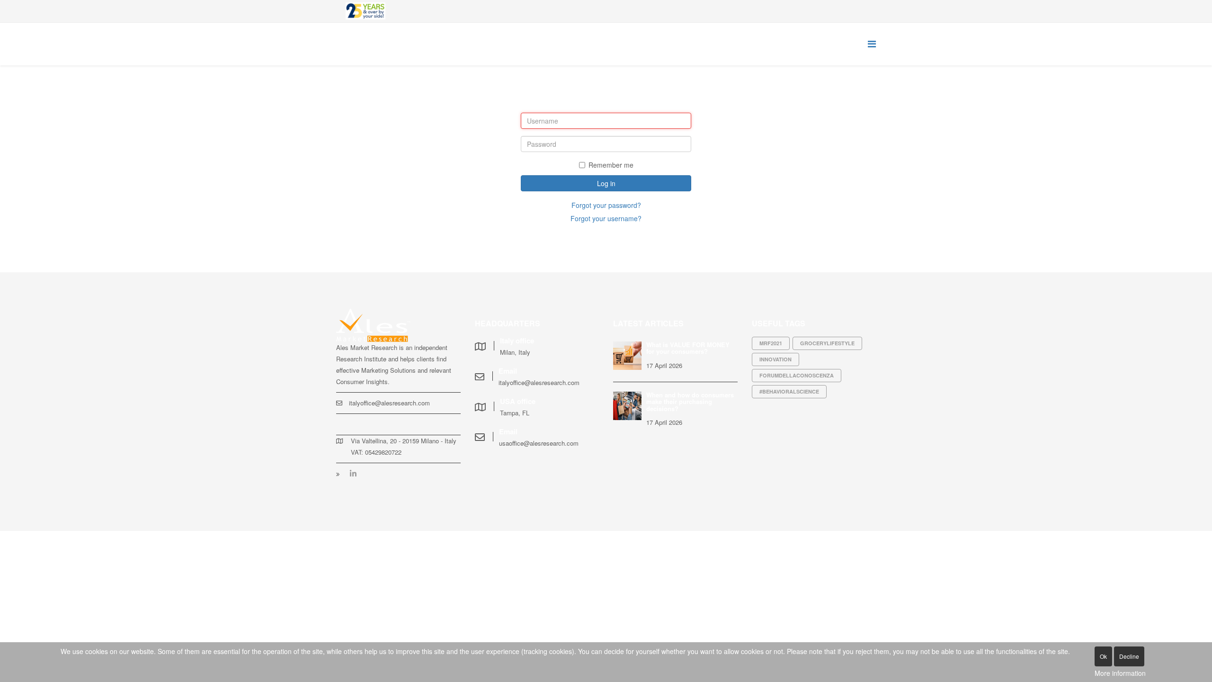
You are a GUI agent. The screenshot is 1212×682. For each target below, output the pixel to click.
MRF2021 (770, 343)
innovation (775, 359)
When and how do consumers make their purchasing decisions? (690, 401)
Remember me (610, 165)
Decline (1129, 656)
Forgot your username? (606, 218)
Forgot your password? (606, 205)
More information (1120, 673)
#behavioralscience (789, 391)
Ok (1103, 656)
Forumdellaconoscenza (796, 375)
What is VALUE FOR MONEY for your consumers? (688, 348)
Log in (606, 183)
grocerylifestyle (827, 343)
